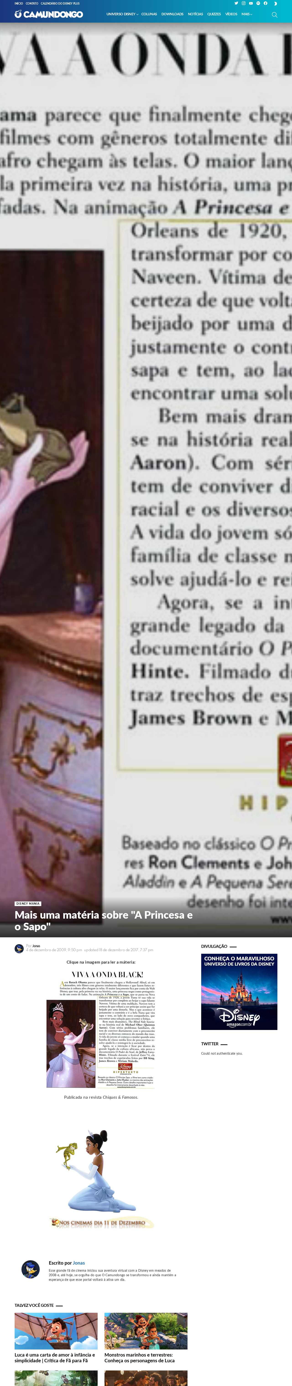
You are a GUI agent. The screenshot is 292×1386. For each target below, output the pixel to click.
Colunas (149, 14)
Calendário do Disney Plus (60, 3)
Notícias (195, 14)
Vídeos (231, 14)
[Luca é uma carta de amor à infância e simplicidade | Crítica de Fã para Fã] (56, 1331)
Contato (32, 3)
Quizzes (214, 14)
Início (19, 3)
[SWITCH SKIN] (275, 3)
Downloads (172, 14)
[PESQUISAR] (274, 14)
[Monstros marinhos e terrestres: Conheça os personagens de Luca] (146, 1331)
